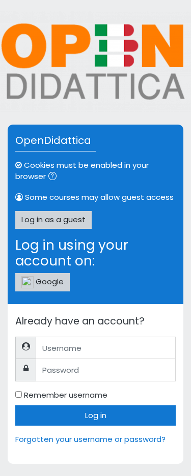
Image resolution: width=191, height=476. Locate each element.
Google (49, 281)
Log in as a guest (53, 219)
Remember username (65, 395)
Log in (95, 415)
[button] (54, 177)
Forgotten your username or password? (90, 439)
